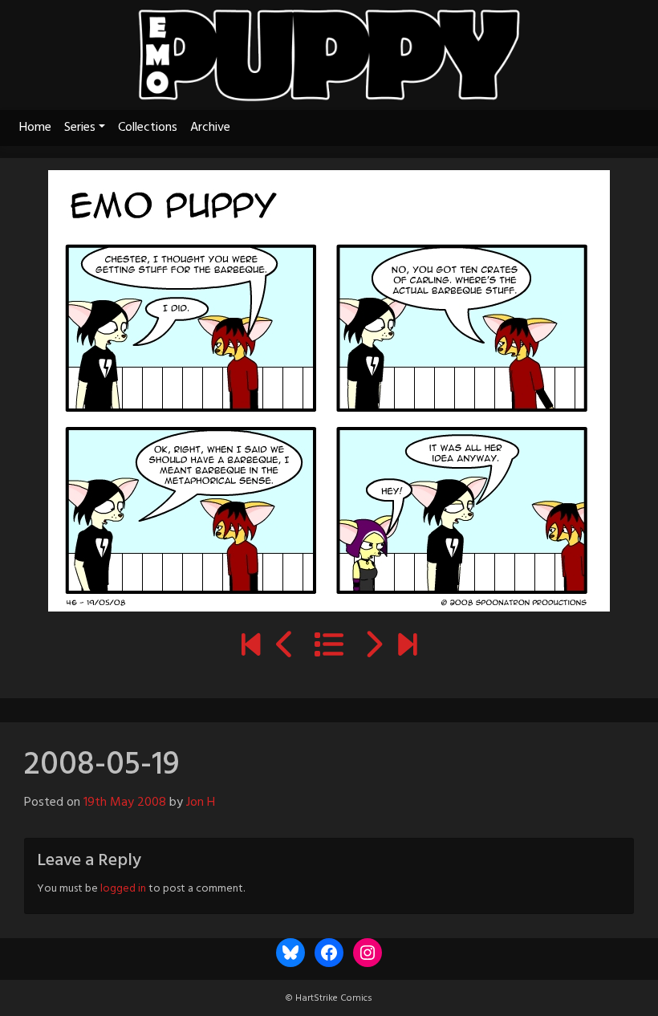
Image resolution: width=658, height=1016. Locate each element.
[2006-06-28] (251, 647)
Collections (147, 127)
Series (79, 127)
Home (35, 127)
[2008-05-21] (373, 647)
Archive (210, 127)
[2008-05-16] (285, 647)
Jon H (200, 802)
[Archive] (329, 647)
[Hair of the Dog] (407, 647)
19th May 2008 (124, 802)
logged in (123, 889)
